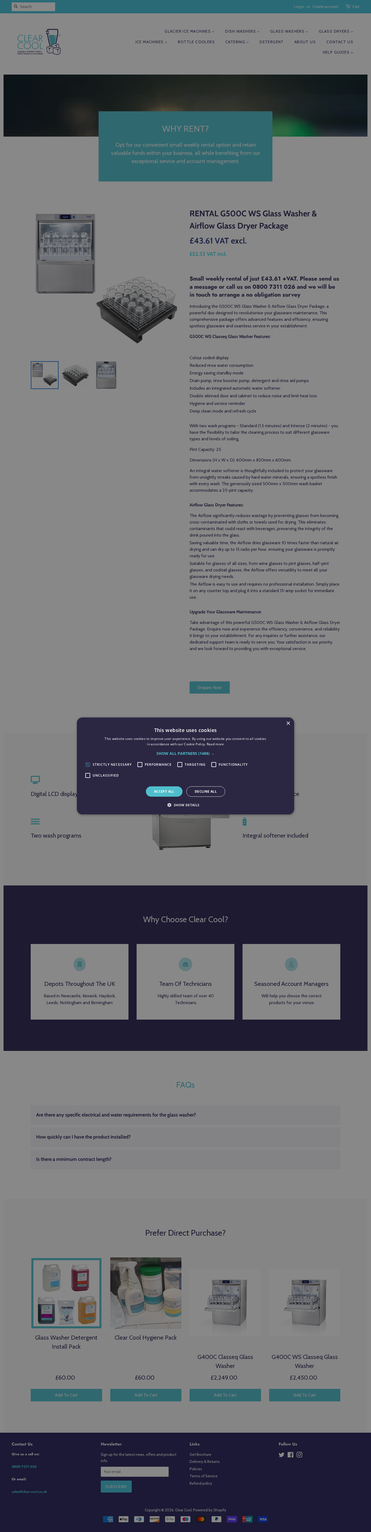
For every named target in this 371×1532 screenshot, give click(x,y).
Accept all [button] (164, 791)
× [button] (288, 723)
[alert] (185, 766)
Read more (215, 744)
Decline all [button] (206, 791)
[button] (185, 753)
